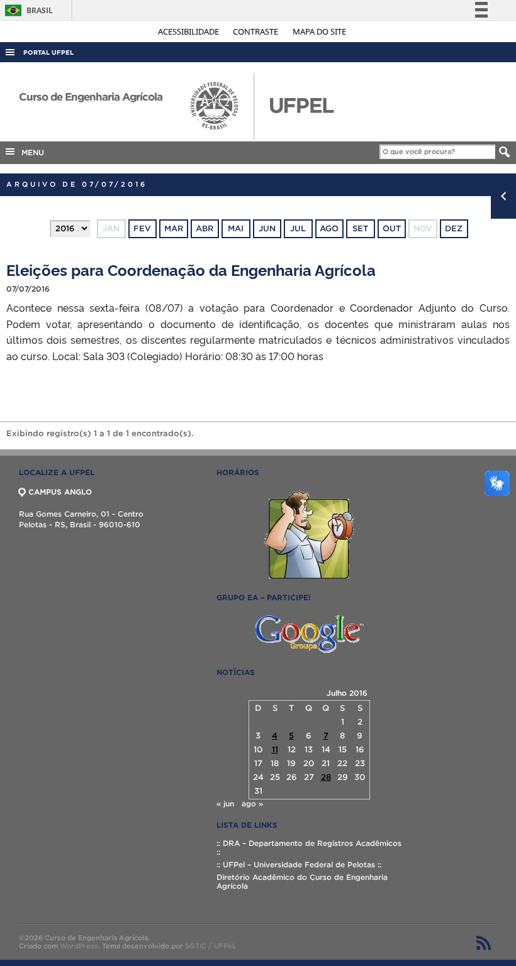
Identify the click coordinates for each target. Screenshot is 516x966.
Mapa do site (319, 31)
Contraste (256, 31)
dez (454, 228)
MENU (30, 152)
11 (275, 749)
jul (298, 228)
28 (326, 777)
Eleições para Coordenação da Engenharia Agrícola (191, 269)
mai (236, 228)
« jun (225, 803)
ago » (252, 803)
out (392, 228)
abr (204, 228)
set (360, 228)
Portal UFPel (48, 52)
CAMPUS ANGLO (60, 492)
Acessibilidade (189, 31)
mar (173, 228)
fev (142, 228)
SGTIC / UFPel (209, 946)
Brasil (26, 10)
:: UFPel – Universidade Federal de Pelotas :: (298, 864)
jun (267, 228)
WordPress (79, 946)
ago (329, 228)
